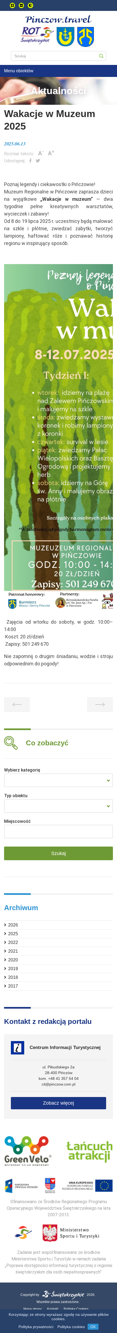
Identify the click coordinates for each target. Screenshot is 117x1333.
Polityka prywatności (36, 1327)
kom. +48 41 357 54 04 (59, 1078)
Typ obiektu (15, 795)
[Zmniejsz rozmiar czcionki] (21, 5)
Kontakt (52, 1309)
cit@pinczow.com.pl (58, 1084)
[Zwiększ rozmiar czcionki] (12, 5)
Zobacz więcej (58, 1103)
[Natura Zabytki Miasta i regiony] (58, 780)
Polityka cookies (71, 1327)
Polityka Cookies (76, 1309)
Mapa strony (32, 1309)
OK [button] (93, 1327)
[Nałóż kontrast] (30, 5)
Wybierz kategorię (22, 770)
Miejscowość (17, 821)
